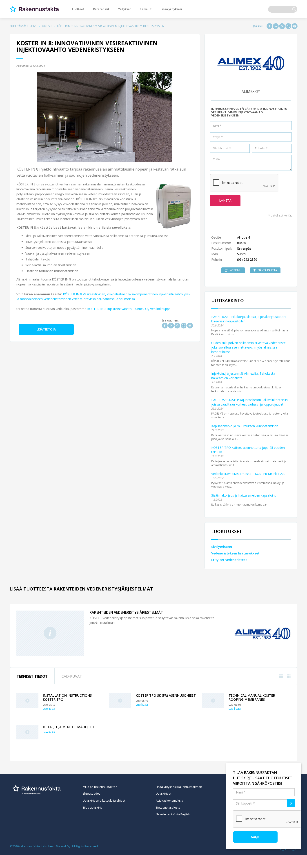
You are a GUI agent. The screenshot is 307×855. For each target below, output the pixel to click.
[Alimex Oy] (262, 633)
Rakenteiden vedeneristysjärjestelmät (126, 612)
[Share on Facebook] (269, 26)
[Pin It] (282, 26)
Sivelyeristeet (221, 547)
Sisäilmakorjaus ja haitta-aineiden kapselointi (243, 495)
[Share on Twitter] (288, 26)
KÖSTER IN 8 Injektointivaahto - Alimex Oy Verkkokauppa (129, 309)
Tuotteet (77, 9)
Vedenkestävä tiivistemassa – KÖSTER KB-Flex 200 (248, 474)
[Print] (295, 26)
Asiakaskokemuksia (169, 800)
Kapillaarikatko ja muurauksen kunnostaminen (244, 426)
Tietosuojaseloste (168, 807)
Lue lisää (49, 709)
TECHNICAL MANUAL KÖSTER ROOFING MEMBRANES (252, 697)
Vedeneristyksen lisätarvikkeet (235, 553)
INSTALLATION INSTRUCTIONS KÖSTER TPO (67, 697)
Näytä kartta (267, 270)
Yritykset (124, 9)
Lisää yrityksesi (171, 9)
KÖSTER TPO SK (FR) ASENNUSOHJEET (166, 695)
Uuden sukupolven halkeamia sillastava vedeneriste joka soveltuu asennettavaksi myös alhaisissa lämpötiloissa (248, 347)
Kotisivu (235, 270)
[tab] (32, 676)
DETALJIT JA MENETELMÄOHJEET (68, 727)
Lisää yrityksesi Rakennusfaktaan (179, 787)
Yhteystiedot (91, 793)
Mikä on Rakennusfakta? (100, 787)
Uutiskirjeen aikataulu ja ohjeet (104, 800)
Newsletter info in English (173, 814)
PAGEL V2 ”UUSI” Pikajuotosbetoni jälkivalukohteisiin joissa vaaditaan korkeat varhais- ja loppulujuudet (249, 402)
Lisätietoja (46, 329)
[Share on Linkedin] (276, 26)
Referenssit (101, 9)
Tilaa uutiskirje (92, 807)
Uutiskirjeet (163, 793)
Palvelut (145, 9)
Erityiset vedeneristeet (229, 560)
